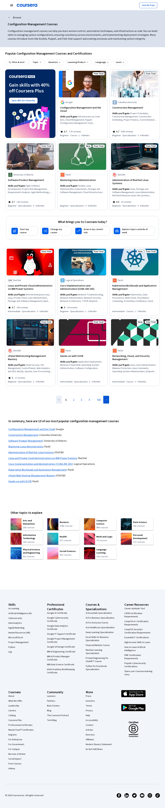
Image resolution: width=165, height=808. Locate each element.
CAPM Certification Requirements (133, 615)
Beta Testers (53, 705)
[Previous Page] (59, 400)
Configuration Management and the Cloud (31, 429)
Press (88, 696)
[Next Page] (106, 400)
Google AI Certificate (57, 613)
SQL (10, 652)
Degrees (12, 734)
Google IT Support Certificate (61, 634)
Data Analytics (15, 623)
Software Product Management (25, 441)
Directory (90, 734)
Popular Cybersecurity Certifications (135, 665)
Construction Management (23, 435)
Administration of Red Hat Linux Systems (30, 452)
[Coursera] (27, 5)
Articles (89, 730)
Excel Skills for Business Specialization (97, 639)
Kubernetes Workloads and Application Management (37, 470)
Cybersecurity (15, 618)
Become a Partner (17, 754)
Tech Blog (52, 720)
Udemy (11, 768)
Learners (51, 696)
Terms (89, 705)
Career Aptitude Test (134, 608)
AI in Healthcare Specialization (100, 627)
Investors (90, 701)
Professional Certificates (20, 725)
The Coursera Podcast (58, 715)
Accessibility (92, 720)
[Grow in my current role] (92, 230)
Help (88, 715)
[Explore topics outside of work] (133, 230)
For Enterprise (15, 739)
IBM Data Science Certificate (60, 664)
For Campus (14, 749)
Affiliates (90, 739)
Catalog (12, 715)
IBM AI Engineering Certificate (61, 651)
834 (99, 399)
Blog (49, 710)
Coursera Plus (15, 720)
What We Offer (15, 701)
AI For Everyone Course (97, 622)
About (11, 696)
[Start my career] (24, 230)
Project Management (18, 642)
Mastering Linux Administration (25, 446)
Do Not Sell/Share (94, 749)
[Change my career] (56, 230)
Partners (51, 701)
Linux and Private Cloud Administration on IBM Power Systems (42, 458)
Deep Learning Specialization (100, 632)
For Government (16, 744)
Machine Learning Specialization (94, 651)
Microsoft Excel (15, 637)
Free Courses (14, 763)
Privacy (89, 710)
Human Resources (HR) (19, 632)
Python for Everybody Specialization (96, 668)
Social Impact (14, 759)
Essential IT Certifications (136, 637)
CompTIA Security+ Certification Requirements (137, 631)
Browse (17, 17)
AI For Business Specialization (100, 618)
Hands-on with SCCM (19, 481)
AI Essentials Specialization (99, 613)
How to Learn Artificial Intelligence (134, 649)
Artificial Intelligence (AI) (20, 613)
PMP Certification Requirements (132, 657)
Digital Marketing (16, 627)
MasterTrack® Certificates (21, 730)
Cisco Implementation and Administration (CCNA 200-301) (40, 464)
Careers (12, 710)
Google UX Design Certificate (61, 646)
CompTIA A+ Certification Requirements (136, 623)
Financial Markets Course (98, 645)
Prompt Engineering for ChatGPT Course (97, 660)
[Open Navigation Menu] (11, 5)
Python (11, 647)
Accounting (13, 608)
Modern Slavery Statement (99, 744)
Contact (89, 725)
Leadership (13, 705)
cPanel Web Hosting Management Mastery (31, 475)
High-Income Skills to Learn (137, 642)
